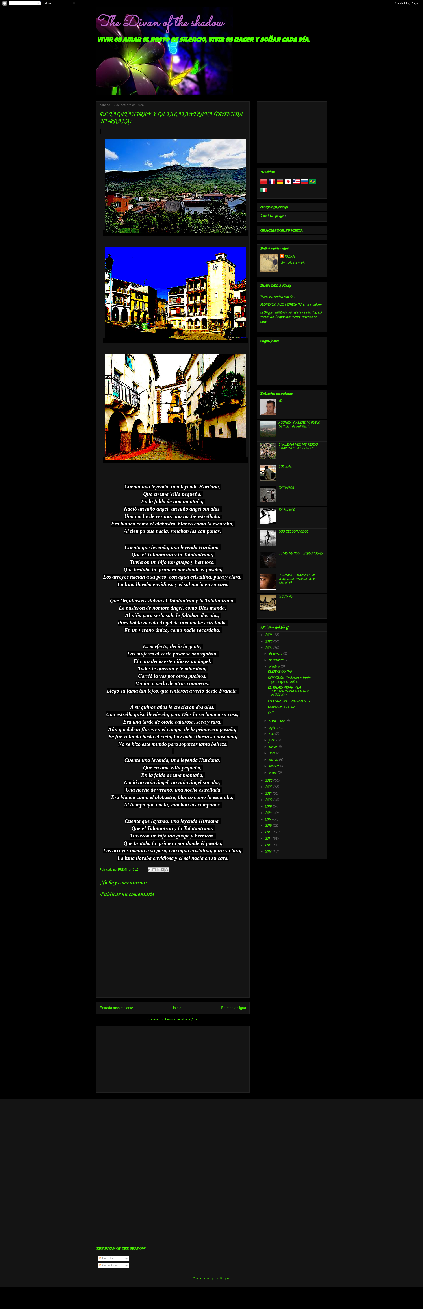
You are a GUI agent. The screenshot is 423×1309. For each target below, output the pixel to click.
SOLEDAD (285, 466)
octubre (274, 666)
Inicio (177, 1008)
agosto (274, 727)
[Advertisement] (173, 1058)
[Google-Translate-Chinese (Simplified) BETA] (263, 184)
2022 (269, 787)
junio (272, 740)
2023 (269, 780)
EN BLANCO (286, 510)
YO (280, 401)
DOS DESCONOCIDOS (293, 531)
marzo (274, 760)
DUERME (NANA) (280, 672)
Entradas (107, 1258)
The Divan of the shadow (159, 22)
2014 (268, 839)
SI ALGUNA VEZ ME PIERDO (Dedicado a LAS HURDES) (298, 446)
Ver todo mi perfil (292, 263)
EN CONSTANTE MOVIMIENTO (289, 701)
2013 (268, 845)
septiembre (277, 721)
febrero (274, 766)
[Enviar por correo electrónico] (150, 869)
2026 (269, 635)
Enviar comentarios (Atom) (182, 1019)
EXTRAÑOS (286, 488)
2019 (269, 806)
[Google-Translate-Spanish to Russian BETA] (304, 184)
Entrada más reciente (116, 1008)
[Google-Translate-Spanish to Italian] (263, 192)
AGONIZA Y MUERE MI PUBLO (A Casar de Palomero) (299, 425)
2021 (268, 793)
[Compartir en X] (158, 869)
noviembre (276, 660)
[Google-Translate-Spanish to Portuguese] (312, 184)
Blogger (224, 1278)
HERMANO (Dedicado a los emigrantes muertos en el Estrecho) (296, 579)
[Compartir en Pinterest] (166, 869)
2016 (269, 826)
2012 (268, 851)
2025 (269, 641)
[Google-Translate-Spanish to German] (280, 184)
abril (272, 753)
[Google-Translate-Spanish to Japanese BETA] (288, 184)
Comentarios (109, 1265)
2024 (269, 648)
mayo (273, 747)
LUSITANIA (285, 597)
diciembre (276, 654)
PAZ (270, 713)
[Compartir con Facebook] (162, 869)
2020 (269, 800)
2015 (268, 832)
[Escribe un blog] (154, 869)
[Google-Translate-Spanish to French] (271, 184)
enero (273, 773)
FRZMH (290, 256)
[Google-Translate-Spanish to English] (296, 184)
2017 (268, 819)
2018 (269, 813)
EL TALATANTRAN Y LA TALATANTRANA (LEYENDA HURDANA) (288, 691)
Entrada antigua (233, 1008)
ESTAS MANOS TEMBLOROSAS (300, 553)
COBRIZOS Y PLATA (281, 707)
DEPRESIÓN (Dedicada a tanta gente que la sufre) (289, 680)
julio (272, 734)
